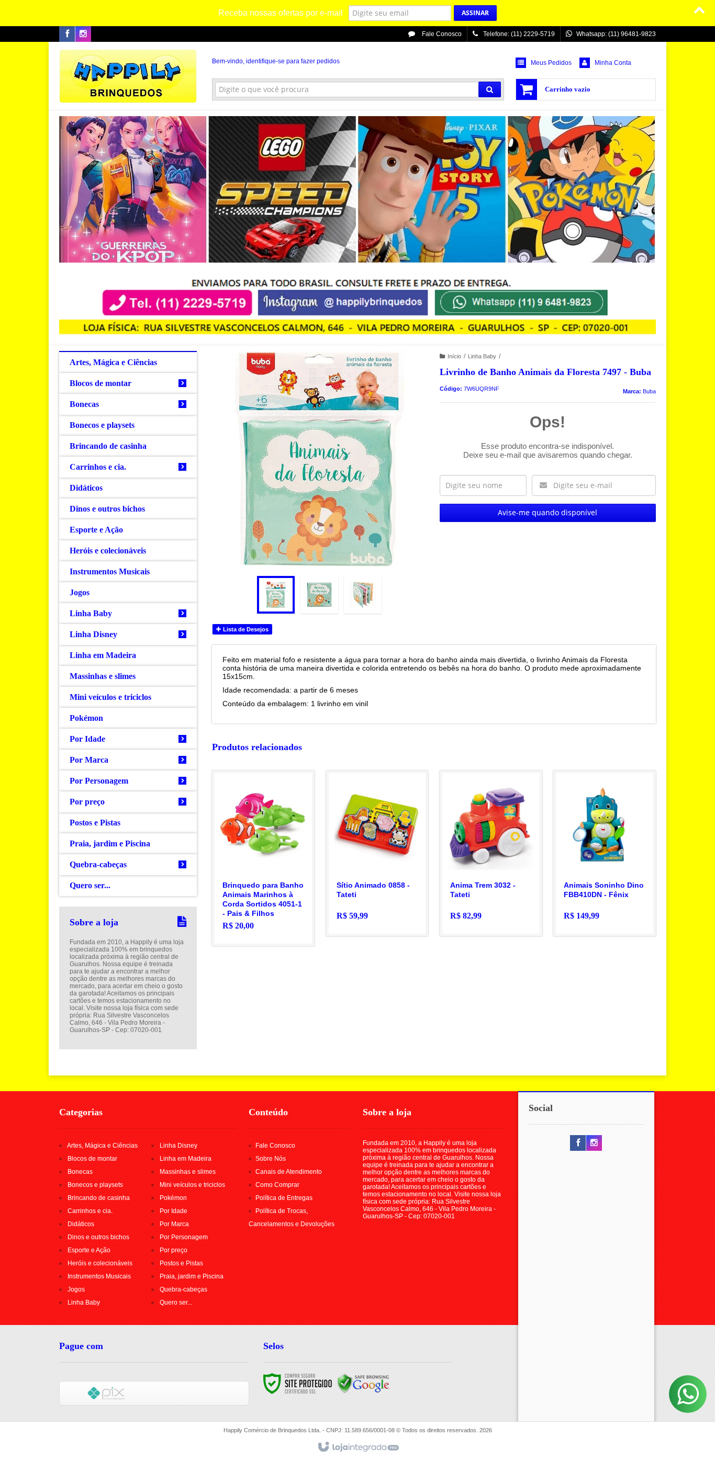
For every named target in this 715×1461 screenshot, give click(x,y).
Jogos (76, 1289)
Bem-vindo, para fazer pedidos (276, 61)
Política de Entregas (283, 1198)
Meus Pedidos (551, 62)
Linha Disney (178, 1145)
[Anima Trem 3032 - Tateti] (491, 853)
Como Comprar (277, 1184)
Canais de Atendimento (288, 1171)
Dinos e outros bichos (98, 1237)
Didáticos (81, 1224)
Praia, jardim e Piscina (192, 1276)
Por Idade (173, 1211)
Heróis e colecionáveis (100, 1263)
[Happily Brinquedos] (128, 76)
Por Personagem (184, 1237)
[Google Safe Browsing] (363, 1383)
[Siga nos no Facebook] (67, 34)
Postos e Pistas (181, 1263)
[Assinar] (475, 13)
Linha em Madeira (185, 1158)
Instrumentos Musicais (99, 1276)
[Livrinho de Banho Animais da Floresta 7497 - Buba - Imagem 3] (363, 595)
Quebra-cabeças (183, 1289)
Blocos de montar (92, 1158)
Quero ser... (176, 1302)
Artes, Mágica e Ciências (102, 1145)
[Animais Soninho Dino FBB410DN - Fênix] (604, 853)
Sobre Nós (270, 1158)
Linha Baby (482, 356)
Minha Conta (613, 62)
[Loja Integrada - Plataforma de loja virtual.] (358, 1447)
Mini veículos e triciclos (192, 1184)
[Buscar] (489, 89)
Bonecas (80, 1171)
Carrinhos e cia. (90, 1211)
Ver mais (269, 895)
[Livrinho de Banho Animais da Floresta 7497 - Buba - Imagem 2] (319, 595)
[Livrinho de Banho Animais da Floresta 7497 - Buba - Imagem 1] (276, 595)
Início (454, 356)
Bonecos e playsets (95, 1184)
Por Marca (174, 1224)
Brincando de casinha (99, 1198)
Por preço (173, 1250)
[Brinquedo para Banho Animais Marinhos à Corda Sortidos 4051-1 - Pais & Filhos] (263, 858)
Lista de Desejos (245, 629)
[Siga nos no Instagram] (83, 34)
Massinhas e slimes (188, 1171)
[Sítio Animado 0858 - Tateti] (377, 853)
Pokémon (173, 1198)
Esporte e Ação (89, 1250)
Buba (649, 391)
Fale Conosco (441, 34)
